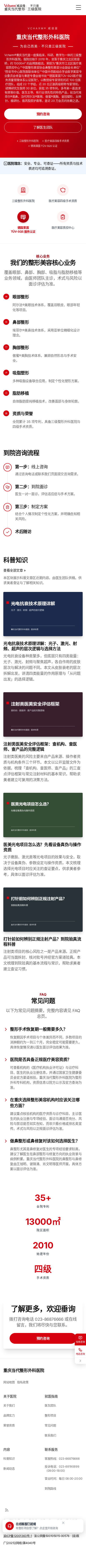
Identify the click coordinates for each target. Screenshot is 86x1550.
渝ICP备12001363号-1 (17, 1536)
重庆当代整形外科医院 (23, 1370)
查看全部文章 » (14, 570)
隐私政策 (22, 1382)
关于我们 (9, 1405)
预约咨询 (43, 114)
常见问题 (50, 1425)
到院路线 (50, 1488)
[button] (32, 1526)
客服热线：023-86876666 (62, 1458)
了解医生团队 (43, 127)
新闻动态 (9, 1468)
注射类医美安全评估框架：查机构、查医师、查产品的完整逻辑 (40, 747)
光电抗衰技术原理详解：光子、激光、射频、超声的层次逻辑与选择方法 (40, 646)
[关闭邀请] (63, 1522)
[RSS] (7, 1510)
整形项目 (50, 1415)
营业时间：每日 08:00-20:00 (63, 1478)
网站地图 (9, 1382)
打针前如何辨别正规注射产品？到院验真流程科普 (42, 942)
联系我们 (50, 1435)
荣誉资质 (9, 1425)
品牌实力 (9, 1415)
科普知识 (9, 1458)
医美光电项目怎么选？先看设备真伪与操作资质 (42, 847)
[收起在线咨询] (80, 1361)
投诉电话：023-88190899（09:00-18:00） (62, 1468)
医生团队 (50, 1405)
